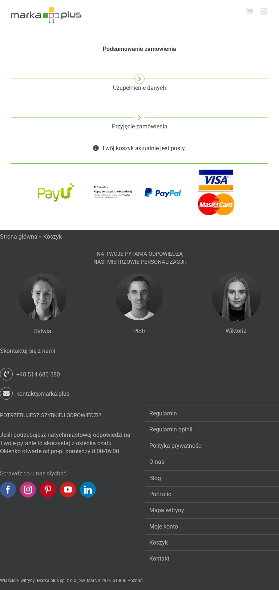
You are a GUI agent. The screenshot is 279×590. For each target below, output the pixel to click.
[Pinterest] (48, 490)
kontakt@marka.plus (42, 393)
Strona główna (18, 236)
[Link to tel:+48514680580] (6, 374)
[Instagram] (28, 490)
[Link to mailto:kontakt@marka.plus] (6, 393)
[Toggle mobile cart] (249, 11)
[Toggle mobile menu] (264, 11)
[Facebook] (8, 490)
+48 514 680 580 (38, 374)
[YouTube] (68, 490)
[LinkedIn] (88, 490)
